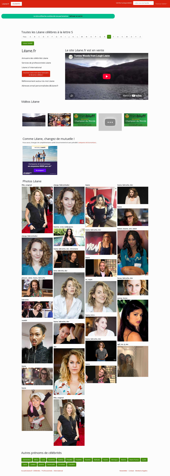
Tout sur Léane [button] (161, 4)
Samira (60, 460)
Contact (131, 471)
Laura (25, 464)
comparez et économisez (87, 142)
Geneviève (27, 460)
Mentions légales (141, 471)
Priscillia (69, 460)
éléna (36, 460)
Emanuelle (51, 464)
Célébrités (16, 4)
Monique (114, 460)
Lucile (144, 460)
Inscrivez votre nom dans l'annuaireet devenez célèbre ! (36, 74)
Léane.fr (5, 4)
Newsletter (123, 471)
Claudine (71, 464)
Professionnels (47, 471)
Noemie (88, 460)
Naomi (105, 460)
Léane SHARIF (27, 43)
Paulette (79, 460)
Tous (24, 37)
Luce (43, 460)
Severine (51, 460)
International (58, 471)
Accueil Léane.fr (26, 471)
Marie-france (134, 460)
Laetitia (33, 464)
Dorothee (61, 464)
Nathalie (97, 460)
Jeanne (41, 464)
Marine (123, 460)
